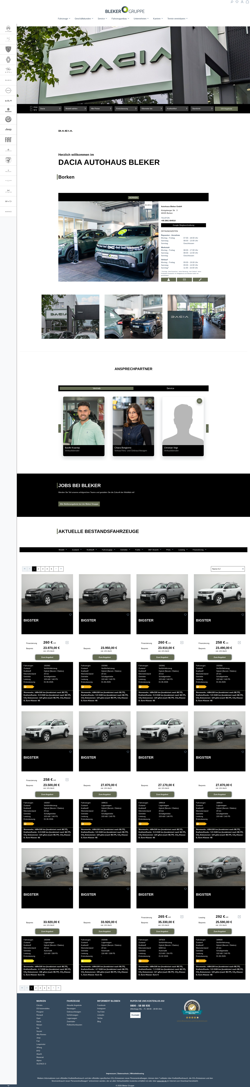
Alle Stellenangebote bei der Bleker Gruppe (79, 504)
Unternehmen (140, 19)
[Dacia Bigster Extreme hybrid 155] (47, 867)
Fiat (38, 1041)
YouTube (101, 1012)
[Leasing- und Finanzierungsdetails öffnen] (67, 642)
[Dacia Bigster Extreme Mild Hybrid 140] (219, 867)
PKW (35, 107)
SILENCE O (41, 1064)
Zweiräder (71, 1021)
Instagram (101, 1008)
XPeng (39, 1047)
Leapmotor (40, 1044)
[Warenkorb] (247, 2)
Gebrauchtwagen (74, 1012)
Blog (99, 1021)
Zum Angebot (47, 657)
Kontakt (135, 1015)
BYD (38, 1051)
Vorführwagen (72, 1015)
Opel (38, 1018)
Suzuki (39, 1031)
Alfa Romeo (41, 1034)
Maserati (40, 1057)
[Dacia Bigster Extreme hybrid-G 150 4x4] (162, 867)
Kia (37, 1028)
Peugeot (39, 1012)
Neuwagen (71, 1008)
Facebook (101, 1005)
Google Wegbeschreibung (183, 225)
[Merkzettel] (237, 2)
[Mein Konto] (242, 2)
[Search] (231, 2)
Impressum (111, 1073)
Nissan (39, 1025)
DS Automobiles (42, 1008)
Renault (39, 1015)
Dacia (38, 1021)
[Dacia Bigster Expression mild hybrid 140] (104, 730)
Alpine (39, 1060)
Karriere (157, 19)
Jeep (38, 1038)
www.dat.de (162, 1081)
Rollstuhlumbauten (74, 1025)
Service (170, 388)
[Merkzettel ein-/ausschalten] (70, 614)
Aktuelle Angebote (74, 1005)
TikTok (99, 1018)
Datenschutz (123, 1073)
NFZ (35, 110)
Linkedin (100, 1015)
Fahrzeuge (63, 19)
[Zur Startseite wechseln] (125, 9)
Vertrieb (96, 388)
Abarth (39, 1054)
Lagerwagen (72, 1018)
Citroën (39, 1005)
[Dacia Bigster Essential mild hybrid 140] (47, 593)
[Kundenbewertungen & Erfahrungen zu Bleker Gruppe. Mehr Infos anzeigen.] (192, 1008)
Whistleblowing (137, 1073)
